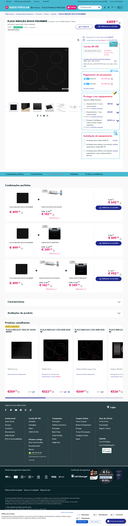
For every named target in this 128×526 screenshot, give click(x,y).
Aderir (31, 428)
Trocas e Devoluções (116, 1)
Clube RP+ (46, 1)
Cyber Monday (57, 435)
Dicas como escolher (36, 442)
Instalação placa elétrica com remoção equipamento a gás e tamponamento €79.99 (99, 153)
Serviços (36, 1)
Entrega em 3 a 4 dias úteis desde (100, 37)
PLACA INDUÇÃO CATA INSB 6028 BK (55, 331)
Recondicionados (34, 446)
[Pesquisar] (99, 7)
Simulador (32, 421)
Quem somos (9, 421)
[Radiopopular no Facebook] (5, 410)
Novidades (56, 428)
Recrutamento (10, 432)
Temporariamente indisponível (17, 374)
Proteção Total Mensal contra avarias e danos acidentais (94, 123)
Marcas (31, 449)
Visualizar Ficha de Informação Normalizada (97, 59)
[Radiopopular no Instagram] (25, 410)
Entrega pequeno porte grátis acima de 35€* (92, 1)
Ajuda (78, 439)
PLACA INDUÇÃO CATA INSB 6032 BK (90, 331)
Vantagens (32, 425)
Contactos (8, 428)
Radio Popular (10, 435)
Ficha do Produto (13, 29)
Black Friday (56, 432)
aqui (85, 66)
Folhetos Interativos (59, 425)
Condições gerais (82, 435)
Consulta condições (89, 88)
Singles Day (56, 442)
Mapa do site (45, 490)
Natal (54, 439)
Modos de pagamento (83, 425)
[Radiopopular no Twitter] (11, 410)
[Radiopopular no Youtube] (16, 410)
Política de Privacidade (13, 490)
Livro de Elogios (104, 442)
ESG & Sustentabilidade (22, 1)
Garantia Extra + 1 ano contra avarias (94, 113)
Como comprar (81, 421)
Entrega (78, 428)
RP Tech (8, 1)
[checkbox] (78, 515)
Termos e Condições (31, 490)
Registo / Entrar (105, 428)
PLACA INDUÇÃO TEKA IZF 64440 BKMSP (21, 331)
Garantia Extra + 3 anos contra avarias (94, 105)
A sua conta (103, 421)
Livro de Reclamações (106, 445)
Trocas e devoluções (83, 432)
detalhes (115, 140)
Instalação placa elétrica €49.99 (97, 140)
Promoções (56, 421)
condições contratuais (97, 108)
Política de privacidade (67, 512)
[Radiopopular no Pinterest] (21, 410)
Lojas (112, 407)
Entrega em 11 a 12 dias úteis (50, 374)
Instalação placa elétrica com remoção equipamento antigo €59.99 (99, 146)
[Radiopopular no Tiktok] (30, 410)
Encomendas (103, 425)
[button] (79, 107)
